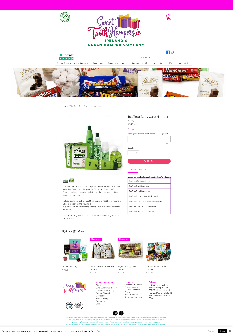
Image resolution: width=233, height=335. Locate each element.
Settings (211, 331)
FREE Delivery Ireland (158, 287)
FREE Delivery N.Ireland (159, 290)
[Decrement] (129, 152)
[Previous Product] (58, 250)
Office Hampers (131, 287)
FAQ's (151, 298)
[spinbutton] (133, 152)
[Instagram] (172, 52)
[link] (133, 169)
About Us (100, 285)
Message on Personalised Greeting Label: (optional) (148, 134)
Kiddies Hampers (132, 289)
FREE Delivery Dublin (158, 285)
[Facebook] (168, 52)
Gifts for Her (130, 292)
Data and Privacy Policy (106, 288)
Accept (222, 331)
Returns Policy (102, 298)
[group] (116, 256)
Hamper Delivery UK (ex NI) (161, 293)
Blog (98, 304)
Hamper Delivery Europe (159, 295)
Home (65, 106)
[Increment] (136, 152)
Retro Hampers (131, 294)
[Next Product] (174, 250)
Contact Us (101, 296)
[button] (168, 17)
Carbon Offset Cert (104, 293)
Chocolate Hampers (133, 284)
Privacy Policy (96, 331)
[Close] (230, 331)
